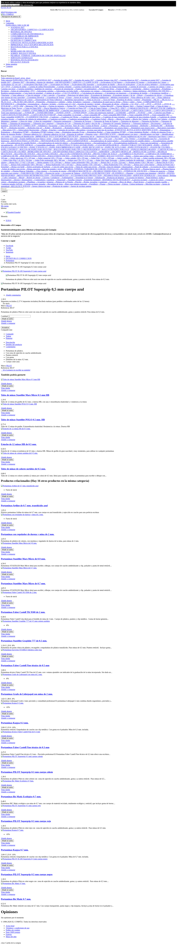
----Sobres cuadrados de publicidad (131, 160)
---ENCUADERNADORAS (77, 141)
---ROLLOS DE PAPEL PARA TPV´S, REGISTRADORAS (76, 149)
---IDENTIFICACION (107, 134)
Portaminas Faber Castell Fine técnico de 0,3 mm (25, 747)
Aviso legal (10, 926)
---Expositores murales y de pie (123, 95)
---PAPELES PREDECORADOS (143, 149)
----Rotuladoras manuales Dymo (72, 132)
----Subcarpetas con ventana (89, 91)
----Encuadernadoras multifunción (124, 143)
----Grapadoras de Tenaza (54, 97)
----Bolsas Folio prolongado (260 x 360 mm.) (26, 165)
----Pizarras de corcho (51, 173)
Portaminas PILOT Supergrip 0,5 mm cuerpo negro (26, 874)
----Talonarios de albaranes (128, 121)
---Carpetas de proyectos (137, 87)
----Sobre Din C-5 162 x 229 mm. (102, 158)
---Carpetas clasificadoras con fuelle (85, 87)
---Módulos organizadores (119, 97)
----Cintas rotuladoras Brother (137, 132)
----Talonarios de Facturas (81, 121)
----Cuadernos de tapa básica (89, 117)
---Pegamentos (146, 100)
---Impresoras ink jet (86, 136)
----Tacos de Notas (108, 100)
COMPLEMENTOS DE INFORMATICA (27, 34)
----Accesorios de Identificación (22, 136)
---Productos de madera (60, 186)
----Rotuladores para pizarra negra (142, 128)
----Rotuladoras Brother (94, 132)
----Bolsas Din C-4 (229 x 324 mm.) (112, 162)
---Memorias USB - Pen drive (35, 106)
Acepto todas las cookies (10, 5)
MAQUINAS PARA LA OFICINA (24, 47)
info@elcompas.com (9, 12)
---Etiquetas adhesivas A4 (31, 134)
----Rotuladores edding (71, 128)
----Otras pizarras (40, 171)
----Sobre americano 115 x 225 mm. (21, 158)
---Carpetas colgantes (64, 87)
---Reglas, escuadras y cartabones (94, 182)
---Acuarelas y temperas (45, 182)
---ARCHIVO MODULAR (120, 152)
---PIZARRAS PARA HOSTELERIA (117, 175)
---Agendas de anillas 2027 (62, 80)
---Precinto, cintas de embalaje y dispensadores (115, 167)
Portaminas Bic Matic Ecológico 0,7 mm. (21, 796)
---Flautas (101, 184)
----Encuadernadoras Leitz (101, 143)
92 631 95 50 (6, 7)
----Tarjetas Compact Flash (144, 106)
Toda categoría (6, 80)
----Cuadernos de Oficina (68, 117)
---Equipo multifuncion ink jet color (132, 136)
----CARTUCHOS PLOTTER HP (42, 115)
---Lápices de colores (156, 180)
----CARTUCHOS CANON (140, 110)
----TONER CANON (62, 113)
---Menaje (21, 178)
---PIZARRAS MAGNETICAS (79, 171)
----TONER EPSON (79, 113)
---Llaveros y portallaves (50, 178)
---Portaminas (113, 126)
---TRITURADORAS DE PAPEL (52, 141)
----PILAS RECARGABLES (22, 102)
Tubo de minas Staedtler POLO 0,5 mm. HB (23, 419)
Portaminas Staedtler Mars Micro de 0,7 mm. (23, 583)
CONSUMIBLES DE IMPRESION (25, 36)
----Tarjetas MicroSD (106, 106)
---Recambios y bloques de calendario (39, 82)
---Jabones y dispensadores (22, 180)
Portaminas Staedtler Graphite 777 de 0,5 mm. (24, 641)
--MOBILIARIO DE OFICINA (38, 152)
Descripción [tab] (10, 342)
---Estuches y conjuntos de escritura (61, 130)
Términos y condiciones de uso (17, 928)
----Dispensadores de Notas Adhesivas (47, 100)
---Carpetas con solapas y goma (159, 87)
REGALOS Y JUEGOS (20, 62)
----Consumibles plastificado (44, 145)
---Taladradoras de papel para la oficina (105, 102)
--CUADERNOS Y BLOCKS (36, 117)
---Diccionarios (155, 123)
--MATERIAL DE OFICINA (158, 91)
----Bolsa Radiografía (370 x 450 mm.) (116, 165)
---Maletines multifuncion (99, 97)
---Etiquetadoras (164, 130)
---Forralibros (93, 184)
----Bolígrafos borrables (16, 128)
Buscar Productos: (8, 76)
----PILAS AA (165, 100)
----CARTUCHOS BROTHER (99, 110)
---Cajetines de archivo (52, 93)
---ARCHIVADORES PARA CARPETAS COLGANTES (74, 152)
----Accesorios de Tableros (70, 173)
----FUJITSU (141, 113)
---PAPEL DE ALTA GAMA (115, 147)
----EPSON (130, 113)
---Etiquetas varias (91, 134)
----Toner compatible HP (91, 115)
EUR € (8, 220)
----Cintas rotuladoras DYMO (114, 132)
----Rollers (46, 128)
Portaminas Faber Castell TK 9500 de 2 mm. (23, 612)
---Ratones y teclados (48, 104)
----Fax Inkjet (118, 139)
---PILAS (155, 100)
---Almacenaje (60, 180)
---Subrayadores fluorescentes (28, 130)
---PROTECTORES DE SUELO (104, 154)
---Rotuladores (56, 128)
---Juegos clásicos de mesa (40, 186)
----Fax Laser (107, 139)
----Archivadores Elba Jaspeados (81, 85)
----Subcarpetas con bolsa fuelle (66, 91)
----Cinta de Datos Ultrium (97, 108)
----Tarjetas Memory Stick (124, 106)
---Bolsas (164, 160)
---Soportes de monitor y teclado (88, 104)
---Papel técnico (138, 182)
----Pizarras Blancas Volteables (22, 171)
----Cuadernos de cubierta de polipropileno (30, 119)
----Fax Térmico (129, 139)
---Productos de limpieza (114, 178)
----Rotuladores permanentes (91, 128)
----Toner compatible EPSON (138, 115)
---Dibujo (139, 95)
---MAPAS (161, 173)
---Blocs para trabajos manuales (75, 184)
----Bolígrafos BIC (156, 126)
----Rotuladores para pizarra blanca (115, 128)
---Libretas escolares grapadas (34, 184)
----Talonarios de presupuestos (18, 123)
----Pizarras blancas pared (150, 169)
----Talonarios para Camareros (42, 123)
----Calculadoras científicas (158, 93)
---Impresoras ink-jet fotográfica (107, 136)
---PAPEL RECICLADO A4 (92, 147)
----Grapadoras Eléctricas (34, 97)
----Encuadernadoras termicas (80, 143)
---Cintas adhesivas (17, 95)
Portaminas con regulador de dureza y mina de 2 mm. (27, 534)
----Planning (128, 173)
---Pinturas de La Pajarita (63, 182)
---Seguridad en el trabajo (83, 178)
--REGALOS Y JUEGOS (20, 186)
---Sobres (127, 156)
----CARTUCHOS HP (120, 110)
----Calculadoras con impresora (114, 93)
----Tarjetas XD (70, 106)
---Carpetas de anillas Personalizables (41, 87)
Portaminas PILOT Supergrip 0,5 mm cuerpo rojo (26, 821)
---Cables (16, 110)
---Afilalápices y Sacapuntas (46, 126)
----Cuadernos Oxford (97, 119)
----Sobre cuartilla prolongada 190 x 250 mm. (158, 158)
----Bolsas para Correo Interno (143, 165)
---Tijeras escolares (113, 184)
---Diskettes (124, 104)
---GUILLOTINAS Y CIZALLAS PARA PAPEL (74, 145)
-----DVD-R (156, 104)
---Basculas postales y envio (51, 169)
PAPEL (13, 49)
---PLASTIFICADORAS (23, 145)
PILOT (9, 306)
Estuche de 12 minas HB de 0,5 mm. (19, 444)
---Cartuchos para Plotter (161, 113)
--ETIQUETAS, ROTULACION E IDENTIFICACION (136, 130)
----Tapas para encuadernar (148, 143)
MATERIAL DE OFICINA (21, 32)
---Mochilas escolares (152, 184)
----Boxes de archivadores (125, 85)
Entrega (9, 934)
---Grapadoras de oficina (152, 95)
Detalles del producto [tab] (14, 345)
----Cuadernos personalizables (77, 119)
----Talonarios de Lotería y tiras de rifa (85, 123)
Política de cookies (13, 930)
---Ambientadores (66, 178)
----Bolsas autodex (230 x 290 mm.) (140, 162)
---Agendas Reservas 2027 (128, 80)
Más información (26, 5)
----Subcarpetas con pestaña (110, 91)
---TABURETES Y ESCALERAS (83, 156)
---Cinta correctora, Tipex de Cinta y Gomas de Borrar (78, 126)
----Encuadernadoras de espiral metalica (104, 141)
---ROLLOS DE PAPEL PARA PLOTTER (35, 149)
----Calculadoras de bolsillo (137, 93)
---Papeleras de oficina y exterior (127, 100)
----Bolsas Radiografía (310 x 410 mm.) (59, 165)
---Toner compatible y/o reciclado (68, 115)
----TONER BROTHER (44, 113)
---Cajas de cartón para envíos (62, 167)
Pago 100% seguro (13, 932)
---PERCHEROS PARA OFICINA (32, 156)
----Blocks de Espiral (122, 119)
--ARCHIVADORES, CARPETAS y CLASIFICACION (76, 82)
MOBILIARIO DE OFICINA (22, 51)
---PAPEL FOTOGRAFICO (137, 147)
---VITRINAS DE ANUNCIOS (134, 171)
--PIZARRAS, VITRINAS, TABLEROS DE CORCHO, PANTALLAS (90, 169)
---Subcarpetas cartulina (44, 91)
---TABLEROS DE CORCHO (31, 173)
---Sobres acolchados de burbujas (37, 167)
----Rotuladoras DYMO (20, 132)
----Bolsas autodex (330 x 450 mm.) (87, 165)
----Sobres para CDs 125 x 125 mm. (79, 160)
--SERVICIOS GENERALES (143, 175)
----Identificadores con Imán (148, 134)
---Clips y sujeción (48, 95)
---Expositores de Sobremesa (100, 95)
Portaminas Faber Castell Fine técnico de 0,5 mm (25, 665)
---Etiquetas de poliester (74, 134)
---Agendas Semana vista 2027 (106, 80)
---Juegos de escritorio (80, 97)
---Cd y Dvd (133, 104)
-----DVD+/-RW (17, 106)
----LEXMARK (120, 113)
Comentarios (10, 347)
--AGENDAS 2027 (43, 80)
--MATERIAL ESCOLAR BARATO (115, 180)
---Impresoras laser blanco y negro (160, 136)
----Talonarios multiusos (140, 123)
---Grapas (68, 97)
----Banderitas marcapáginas (73, 100)
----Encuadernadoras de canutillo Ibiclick (20, 143)
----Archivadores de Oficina (58, 85)
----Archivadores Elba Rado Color (34, 85)
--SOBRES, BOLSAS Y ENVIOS (110, 156)
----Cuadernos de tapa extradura (113, 117)
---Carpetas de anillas (18, 87)
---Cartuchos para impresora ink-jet (73, 110)
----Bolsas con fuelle (17, 167)
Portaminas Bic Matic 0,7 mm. (16, 899)
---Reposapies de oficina (110, 104)
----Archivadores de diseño (105, 85)
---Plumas (43, 130)
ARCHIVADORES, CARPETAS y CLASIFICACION (32, 30)
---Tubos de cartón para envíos (85, 167)
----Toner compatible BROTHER (113, 115)
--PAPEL (156, 145)
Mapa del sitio (11, 937)
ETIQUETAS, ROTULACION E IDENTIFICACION (32, 43)
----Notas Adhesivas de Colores (21, 100)
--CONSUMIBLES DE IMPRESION (44, 110)
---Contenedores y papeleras (43, 180)
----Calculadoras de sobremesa (90, 93)
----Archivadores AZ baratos (133, 82)
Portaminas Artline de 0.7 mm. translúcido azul (24, 505)
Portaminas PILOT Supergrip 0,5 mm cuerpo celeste (27, 772)
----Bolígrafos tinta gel (33, 128)
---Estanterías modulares (91, 180)
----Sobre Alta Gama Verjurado (105, 160)
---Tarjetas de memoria (55, 106)
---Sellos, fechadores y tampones (78, 102)
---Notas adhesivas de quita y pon (142, 97)
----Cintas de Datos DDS (31, 108)
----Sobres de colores (152, 160)
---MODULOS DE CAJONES (143, 152)
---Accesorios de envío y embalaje (161, 167)
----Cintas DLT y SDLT (117, 108)
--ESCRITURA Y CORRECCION (22, 126)
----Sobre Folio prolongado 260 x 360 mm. (49, 160)
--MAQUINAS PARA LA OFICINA (24, 141)
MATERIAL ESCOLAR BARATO (24, 60)
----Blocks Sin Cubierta (139, 119)
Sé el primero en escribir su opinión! (15, 370)
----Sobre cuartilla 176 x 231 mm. (127, 158)
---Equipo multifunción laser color (65, 139)
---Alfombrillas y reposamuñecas (27, 104)
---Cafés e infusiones (9, 178)
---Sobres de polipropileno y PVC (22, 91)
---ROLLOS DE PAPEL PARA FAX (114, 149)
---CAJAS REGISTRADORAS (106, 145)
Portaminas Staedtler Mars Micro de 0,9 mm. (23, 559)
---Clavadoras (60, 95)
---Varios (138, 102)
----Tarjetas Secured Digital (87, 106)
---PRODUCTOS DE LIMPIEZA (162, 108)
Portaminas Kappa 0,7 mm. (15, 850)
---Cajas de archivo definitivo (147, 85)
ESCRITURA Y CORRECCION (23, 40)
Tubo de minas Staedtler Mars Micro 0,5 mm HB (25, 395)
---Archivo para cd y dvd (65, 104)
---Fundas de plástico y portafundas (128, 89)
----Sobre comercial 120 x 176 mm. (49, 158)
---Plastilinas (30, 182)
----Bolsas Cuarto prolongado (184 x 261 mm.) (80, 162)
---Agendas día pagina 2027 (83, 80)
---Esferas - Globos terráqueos (132, 184)
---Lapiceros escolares (139, 180)
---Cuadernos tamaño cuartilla (155, 182)
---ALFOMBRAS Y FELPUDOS (131, 154)
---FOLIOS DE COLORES (159, 147)
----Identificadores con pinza (127, 134)
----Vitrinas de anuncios (156, 171)
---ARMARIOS (103, 152)
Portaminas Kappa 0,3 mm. (15, 723)
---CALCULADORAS (70, 93)
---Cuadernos (54, 117)
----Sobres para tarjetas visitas (142, 156)
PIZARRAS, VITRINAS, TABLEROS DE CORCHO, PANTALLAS (38, 56)
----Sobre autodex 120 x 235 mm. (75, 158)
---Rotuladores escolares (16, 182)
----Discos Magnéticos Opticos (53, 108)
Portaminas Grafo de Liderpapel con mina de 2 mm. (27, 694)
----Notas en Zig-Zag (92, 100)
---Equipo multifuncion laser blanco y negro (34, 139)
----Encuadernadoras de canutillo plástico (134, 141)
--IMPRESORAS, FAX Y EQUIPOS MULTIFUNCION (56, 136)
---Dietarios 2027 (17, 82)
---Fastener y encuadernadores (85, 89)
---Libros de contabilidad (42, 121)
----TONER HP (28, 113)
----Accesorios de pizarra (56, 171)
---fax (99, 139)
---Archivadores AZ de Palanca (110, 82)
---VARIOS (25, 110)
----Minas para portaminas (128, 126)
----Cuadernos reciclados (56, 119)
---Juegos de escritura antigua (80, 186)
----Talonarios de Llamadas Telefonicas (115, 123)
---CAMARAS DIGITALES (137, 108)
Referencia (5, 308)
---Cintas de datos (161, 106)
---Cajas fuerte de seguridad (32, 93)
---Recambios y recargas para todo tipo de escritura (94, 130)
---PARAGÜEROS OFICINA (57, 156)
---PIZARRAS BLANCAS (129, 169)
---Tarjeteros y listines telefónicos (134, 91)
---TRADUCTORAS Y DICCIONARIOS (135, 145)
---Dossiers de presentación (63, 89)
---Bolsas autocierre (33, 169)
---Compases (112, 182)
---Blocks (110, 119)
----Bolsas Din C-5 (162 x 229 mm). (21, 162)
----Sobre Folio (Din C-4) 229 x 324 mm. (16, 160)
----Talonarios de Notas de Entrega (105, 121)
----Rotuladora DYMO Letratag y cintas (44, 132)
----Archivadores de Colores (155, 82)
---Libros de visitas (25, 121)
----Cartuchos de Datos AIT (76, 108)
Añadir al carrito (7, 319)
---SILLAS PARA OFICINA (47, 154)
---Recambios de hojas (54, 184)
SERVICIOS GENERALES (22, 58)
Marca (3, 306)
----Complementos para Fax (146, 139)
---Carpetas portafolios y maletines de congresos (34, 89)
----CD (141, 104)
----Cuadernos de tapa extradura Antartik (140, 117)
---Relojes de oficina (32, 178)
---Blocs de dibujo (125, 182)
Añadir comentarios (13, 295)
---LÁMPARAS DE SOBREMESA (158, 154)
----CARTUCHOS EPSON (162, 110)
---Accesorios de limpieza (134, 178)
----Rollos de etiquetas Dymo (160, 132)
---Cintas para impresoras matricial (100, 113)
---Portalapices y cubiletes (55, 102)
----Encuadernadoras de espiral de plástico (52, 143)
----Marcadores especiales (164, 128)
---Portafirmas (165, 89)
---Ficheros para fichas (105, 89)
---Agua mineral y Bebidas (166, 175)
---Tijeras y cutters (128, 102)
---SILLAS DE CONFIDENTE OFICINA (74, 154)
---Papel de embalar (140, 167)
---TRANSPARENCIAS (59, 175)
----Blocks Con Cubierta (158, 119)
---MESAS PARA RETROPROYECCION (32, 175)
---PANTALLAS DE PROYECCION (95, 173)
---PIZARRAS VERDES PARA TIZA (107, 171)
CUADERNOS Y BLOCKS (22, 38)
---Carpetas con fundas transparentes (113, 87)
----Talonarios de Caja (62, 123)
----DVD (147, 104)
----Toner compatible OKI (159, 115)
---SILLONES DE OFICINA (24, 154)
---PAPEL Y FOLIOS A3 (37, 147)
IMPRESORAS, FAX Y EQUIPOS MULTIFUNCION (32, 45)
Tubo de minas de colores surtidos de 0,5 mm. (23, 469)
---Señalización (99, 178)
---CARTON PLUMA (164, 149)
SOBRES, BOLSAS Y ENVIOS (23, 53)
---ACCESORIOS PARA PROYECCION (85, 175)
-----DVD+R (166, 104)
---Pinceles (77, 182)
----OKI (149, 113)
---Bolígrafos (143, 126)
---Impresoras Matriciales (87, 139)
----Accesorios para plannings (145, 173)
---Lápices (103, 126)
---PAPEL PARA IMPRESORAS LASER (64, 147)
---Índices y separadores (151, 89)
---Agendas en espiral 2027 (149, 80)
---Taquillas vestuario (74, 180)
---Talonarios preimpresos (61, 121)
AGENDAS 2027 (17, 27)
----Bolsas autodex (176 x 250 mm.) (48, 162)
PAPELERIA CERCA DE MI (17, 25)
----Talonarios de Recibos (148, 121)
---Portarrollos (40, 102)
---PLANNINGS (117, 173)
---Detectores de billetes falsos (77, 95)
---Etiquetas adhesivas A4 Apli (53, 134)
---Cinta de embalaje (32, 95)
